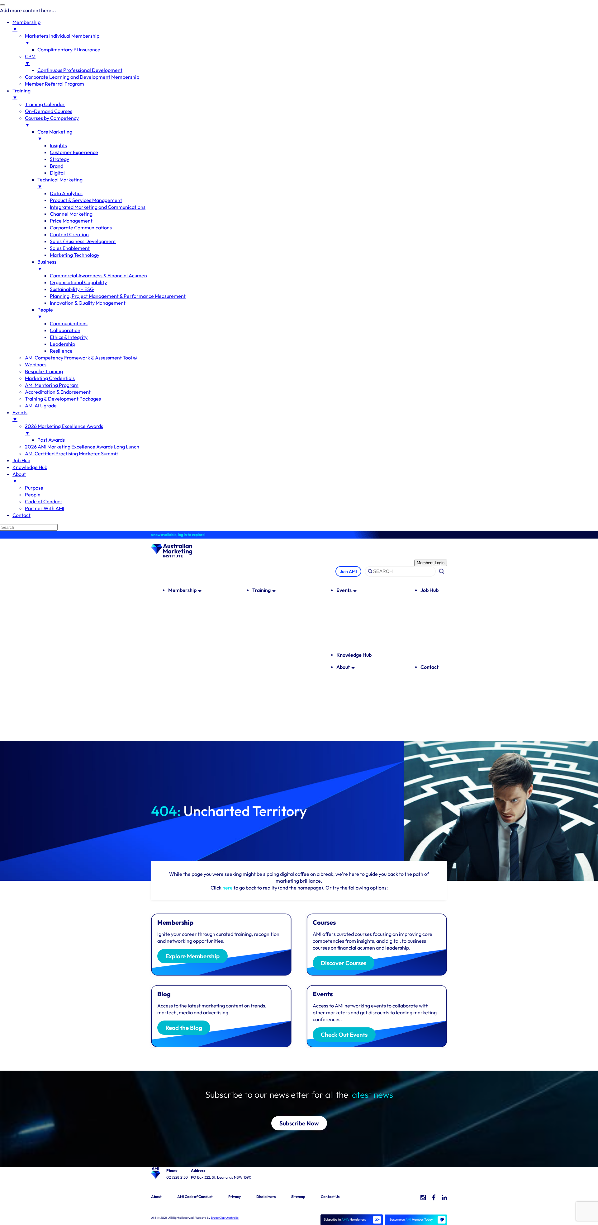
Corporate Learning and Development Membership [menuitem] (82, 77)
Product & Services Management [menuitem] (86, 200)
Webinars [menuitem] (35, 364)
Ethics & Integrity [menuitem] (69, 337)
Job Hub (429, 590)
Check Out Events (344, 1034)
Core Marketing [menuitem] (54, 135)
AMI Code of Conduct (195, 1196)
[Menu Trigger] (2, 5)
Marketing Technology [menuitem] (74, 255)
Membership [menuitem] (26, 25)
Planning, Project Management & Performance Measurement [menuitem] (118, 296)
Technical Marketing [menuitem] (60, 183)
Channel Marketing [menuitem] (71, 214)
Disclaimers (266, 1196)
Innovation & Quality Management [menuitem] (88, 303)
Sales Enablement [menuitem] (70, 248)
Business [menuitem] (46, 265)
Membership (182, 590)
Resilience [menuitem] (61, 351)
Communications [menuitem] (69, 323)
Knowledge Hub (354, 655)
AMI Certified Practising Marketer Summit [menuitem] (71, 453)
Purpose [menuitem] (34, 488)
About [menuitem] (19, 477)
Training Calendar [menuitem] (45, 104)
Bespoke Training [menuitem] (44, 371)
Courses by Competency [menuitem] (52, 121)
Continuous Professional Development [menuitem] (79, 70)
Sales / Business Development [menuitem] (83, 241)
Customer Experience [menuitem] (74, 152)
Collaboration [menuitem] (65, 330)
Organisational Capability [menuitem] (78, 282)
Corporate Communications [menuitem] (81, 227)
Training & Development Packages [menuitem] (63, 399)
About (343, 667)
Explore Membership (192, 956)
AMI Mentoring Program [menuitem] (51, 385)
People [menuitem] (45, 313)
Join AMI (348, 571)
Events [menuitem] (19, 415)
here (227, 888)
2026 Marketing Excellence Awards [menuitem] (64, 429)
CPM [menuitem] (30, 59)
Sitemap (298, 1196)
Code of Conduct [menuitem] (43, 501)
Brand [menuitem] (56, 166)
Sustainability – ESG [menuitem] (72, 289)
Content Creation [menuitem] (69, 234)
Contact (429, 667)
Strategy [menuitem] (59, 159)
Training (261, 590)
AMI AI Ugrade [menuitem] (41, 405)
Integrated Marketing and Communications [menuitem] (97, 207)
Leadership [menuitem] (62, 344)
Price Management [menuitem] (71, 221)
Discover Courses (343, 963)
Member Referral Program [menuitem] (54, 84)
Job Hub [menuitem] (21, 460)
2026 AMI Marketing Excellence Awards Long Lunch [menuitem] (82, 447)
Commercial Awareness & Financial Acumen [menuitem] (98, 275)
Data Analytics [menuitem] (66, 193)
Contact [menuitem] (21, 515)
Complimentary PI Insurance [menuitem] (68, 49)
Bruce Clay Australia (225, 1218)
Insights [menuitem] (58, 145)
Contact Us (330, 1196)
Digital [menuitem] (57, 173)
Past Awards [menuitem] (51, 440)
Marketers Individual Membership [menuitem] (62, 39)
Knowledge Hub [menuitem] (29, 467)
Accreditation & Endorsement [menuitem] (58, 392)
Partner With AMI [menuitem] (44, 508)
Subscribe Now (299, 1123)
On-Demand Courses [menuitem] (48, 111)
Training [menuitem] (21, 94)
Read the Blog (183, 1027)
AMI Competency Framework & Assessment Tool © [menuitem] (81, 357)
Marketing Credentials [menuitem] (50, 378)
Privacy (234, 1196)
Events (344, 590)
